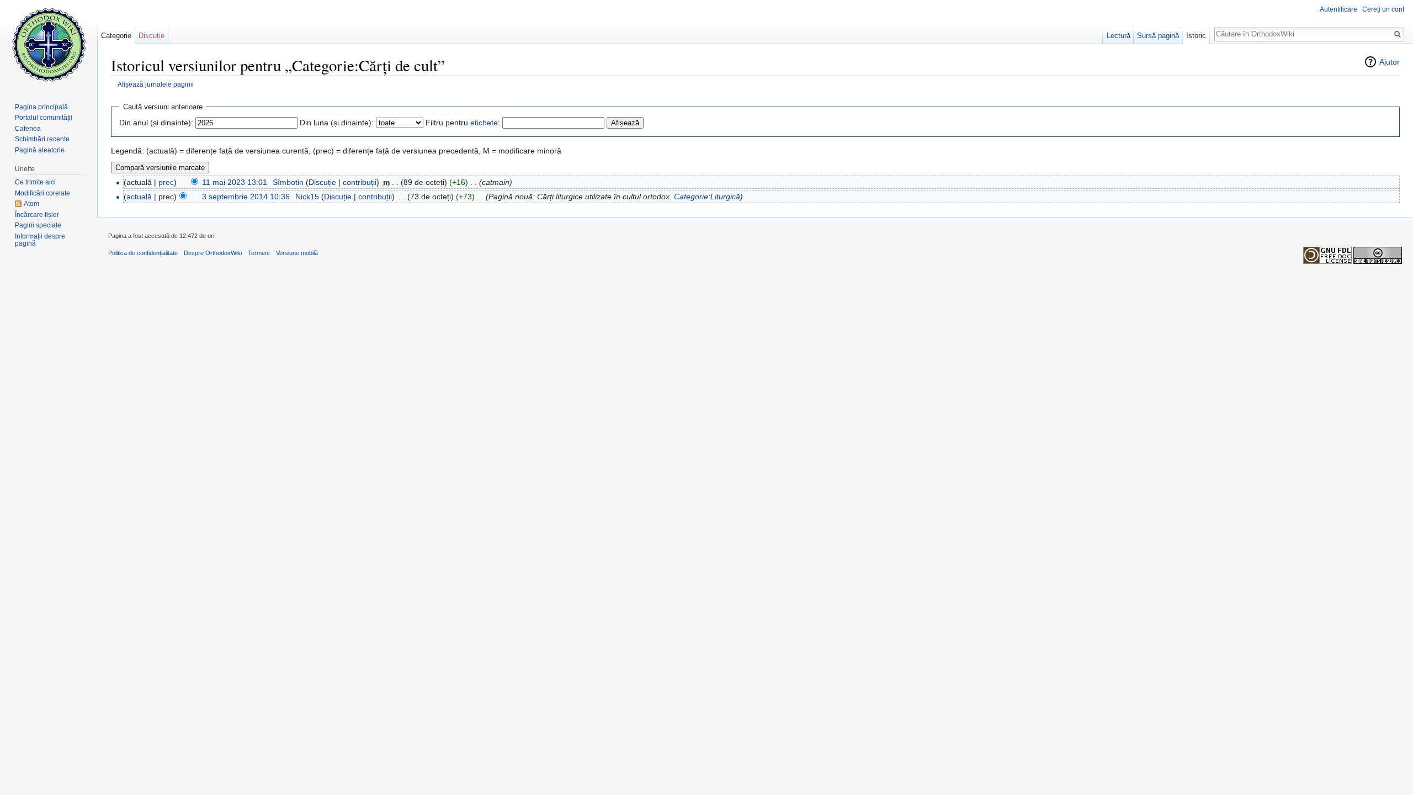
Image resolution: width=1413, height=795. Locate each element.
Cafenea (28, 128)
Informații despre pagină (40, 240)
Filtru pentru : (463, 122)
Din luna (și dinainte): (337, 122)
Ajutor (1389, 61)
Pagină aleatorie (40, 150)
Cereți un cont (1383, 9)
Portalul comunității (43, 117)
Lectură (1118, 35)
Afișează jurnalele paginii (156, 84)
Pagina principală (41, 107)
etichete (484, 122)
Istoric (1196, 35)
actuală (139, 196)
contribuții (359, 182)
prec (166, 182)
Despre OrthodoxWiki (213, 253)
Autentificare (1338, 9)
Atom (31, 204)
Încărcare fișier (37, 215)
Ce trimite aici (35, 182)
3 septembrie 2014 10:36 (246, 196)
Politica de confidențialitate (143, 253)
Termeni (258, 253)
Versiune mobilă (297, 253)
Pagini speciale (38, 225)
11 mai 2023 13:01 (234, 182)
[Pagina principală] (48, 44)
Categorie (116, 35)
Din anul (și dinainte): (156, 122)
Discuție (322, 182)
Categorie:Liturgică (707, 196)
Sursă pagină (1158, 35)
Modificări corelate (42, 193)
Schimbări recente (42, 139)
